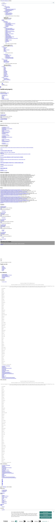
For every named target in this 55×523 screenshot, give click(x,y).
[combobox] (27, 2)
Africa (1, 505)
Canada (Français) (4, 490)
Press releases (5, 59)
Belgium (3, 495)
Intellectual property (8, 32)
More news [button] (1, 195)
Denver (5, 69)
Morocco (3, 506)
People (3, 19)
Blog (2, 96)
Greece (3, 498)
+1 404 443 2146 (3, 224)
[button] (53, 2)
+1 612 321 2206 (3, 219)
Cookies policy (4, 468)
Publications (5, 47)
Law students (5, 78)
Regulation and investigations (9, 33)
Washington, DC (6, 75)
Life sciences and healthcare (9, 25)
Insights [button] (3, 46)
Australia (3, 509)
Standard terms (4, 367)
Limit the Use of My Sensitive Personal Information (9, 378)
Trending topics (6, 54)
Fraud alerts (3, 371)
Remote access (4, 475)
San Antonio (5, 73)
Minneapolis (3, 217)
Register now (2, 153)
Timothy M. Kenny (3, 115)
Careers (3, 266)
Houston (5, 70)
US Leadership (8, 6)
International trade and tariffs (9, 57)
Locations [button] (3, 66)
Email (1, 208)
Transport (7, 26)
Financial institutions (8, 24)
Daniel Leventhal (2, 226)
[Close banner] (53, 511)
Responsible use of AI (8, 14)
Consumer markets (8, 22)
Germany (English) (4, 497)
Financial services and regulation (10, 31)
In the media (5, 60)
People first (5, 8)
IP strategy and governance (5, 130)
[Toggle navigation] (10, 0)
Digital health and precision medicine (7, 128)
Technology (3, 277)
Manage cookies (44, 521)
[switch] (24, 521)
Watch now (1, 158)
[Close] (0, 487)
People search (4, 268)
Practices (5, 27)
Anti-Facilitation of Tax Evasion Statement (8, 373)
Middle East (2, 504)
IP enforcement (4, 129)
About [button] (3, 5)
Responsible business (7, 11)
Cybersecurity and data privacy (10, 29)
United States (4, 3)
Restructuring (7, 41)
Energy (6, 30)
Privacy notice (4, 369)
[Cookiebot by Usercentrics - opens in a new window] (5, 521)
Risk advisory (7, 34)
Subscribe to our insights (3, 93)
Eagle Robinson (2, 233)
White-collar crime (8, 35)
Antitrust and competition (9, 28)
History (3, 375)
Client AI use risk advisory (9, 13)
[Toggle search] (9, 0)
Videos (5, 50)
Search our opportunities (7, 79)
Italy (2, 499)
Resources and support (9, 10)
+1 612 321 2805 (3, 212)
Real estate (7, 40)
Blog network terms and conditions (7, 368)
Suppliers (3, 374)
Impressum (3, 366)
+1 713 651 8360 (3, 232)
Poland (3, 500)
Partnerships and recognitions (9, 9)
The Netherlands (4, 501)
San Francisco (6, 74)
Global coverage (8, 7)
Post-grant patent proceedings (6, 131)
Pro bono (7, 12)
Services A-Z (5, 21)
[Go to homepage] (2, 83)
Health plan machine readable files (6, 372)
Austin (5, 67)
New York (5, 72)
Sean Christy (2, 220)
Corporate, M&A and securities (10, 36)
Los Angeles (5, 71)
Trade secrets (4, 133)
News (3, 270)
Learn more (9, 65)
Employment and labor (9, 37)
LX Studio (5, 51)
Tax (6, 42)
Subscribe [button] (1, 244)
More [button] (1, 239)
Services (3, 84)
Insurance (7, 39)
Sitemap (3, 376)
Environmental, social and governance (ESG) (12, 38)
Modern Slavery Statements (6, 471)
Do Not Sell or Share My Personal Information (8, 377)
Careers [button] (3, 77)
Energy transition (8, 56)
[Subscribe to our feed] (0, 87)
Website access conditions (5, 370)
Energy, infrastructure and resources (10, 23)
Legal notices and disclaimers (6, 465)
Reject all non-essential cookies (45, 517)
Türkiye (3, 502)
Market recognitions (6, 61)
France (3, 496)
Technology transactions (5, 132)
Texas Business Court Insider (9, 58)
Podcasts (5, 48)
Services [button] (3, 20)
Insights (3, 97)
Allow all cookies (45, 512)
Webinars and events (6, 49)
